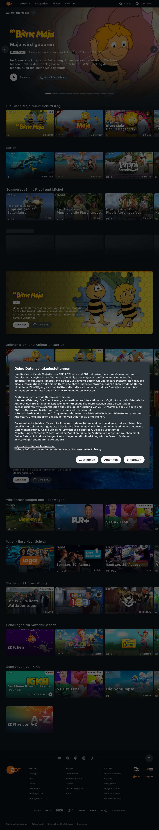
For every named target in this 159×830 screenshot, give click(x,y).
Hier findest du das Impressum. (34, 446)
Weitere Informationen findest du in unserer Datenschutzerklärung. (58, 449)
